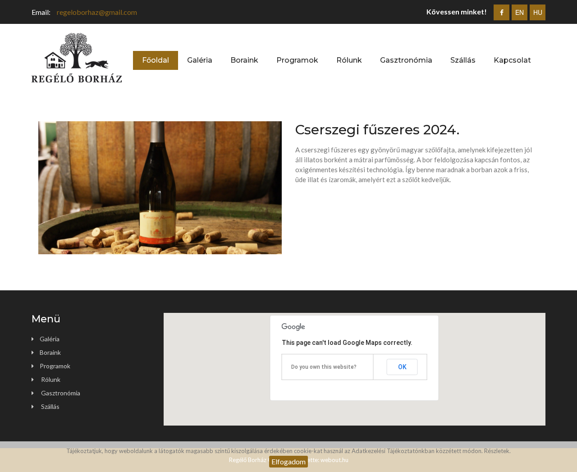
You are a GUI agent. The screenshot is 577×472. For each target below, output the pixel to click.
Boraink (244, 60)
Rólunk (349, 60)
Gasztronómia (406, 60)
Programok (297, 60)
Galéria (199, 60)
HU (537, 12)
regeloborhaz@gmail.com (97, 12)
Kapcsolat (512, 60)
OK (402, 367)
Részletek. (497, 450)
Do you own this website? (324, 367)
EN (519, 12)
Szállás (463, 60)
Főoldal (155, 60)
